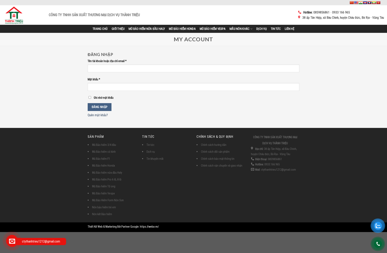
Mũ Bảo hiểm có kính (104, 151)
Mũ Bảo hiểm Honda (182, 29)
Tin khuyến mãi (155, 158)
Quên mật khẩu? (98, 115)
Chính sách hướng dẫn (213, 144)
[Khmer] (365, 2)
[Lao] (369, 2)
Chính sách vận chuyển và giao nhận (221, 165)
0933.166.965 (272, 164)
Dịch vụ (261, 29)
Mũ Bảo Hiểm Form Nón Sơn (108, 200)
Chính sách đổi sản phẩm (215, 151)
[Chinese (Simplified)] (352, 2)
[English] (356, 2)
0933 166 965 (341, 12)
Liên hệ (289, 29)
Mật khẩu (94, 79)
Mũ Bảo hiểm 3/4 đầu (104, 144)
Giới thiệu (118, 29)
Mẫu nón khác (240, 29)
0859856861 (321, 12)
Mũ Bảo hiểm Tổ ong (103, 186)
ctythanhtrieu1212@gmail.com (278, 169)
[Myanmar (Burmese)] (374, 2)
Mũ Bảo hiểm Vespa (213, 29)
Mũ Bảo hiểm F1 (101, 158)
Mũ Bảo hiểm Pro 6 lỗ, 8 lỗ (106, 179)
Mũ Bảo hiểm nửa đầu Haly (147, 29)
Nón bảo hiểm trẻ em (104, 207)
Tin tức (276, 29)
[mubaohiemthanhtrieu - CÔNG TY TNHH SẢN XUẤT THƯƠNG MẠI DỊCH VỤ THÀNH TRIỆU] (26, 15)
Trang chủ (100, 29)
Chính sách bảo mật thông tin (217, 158)
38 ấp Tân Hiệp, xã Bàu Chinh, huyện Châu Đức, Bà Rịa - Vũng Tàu (343, 18)
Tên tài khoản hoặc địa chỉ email (107, 61)
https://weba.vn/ (149, 226)
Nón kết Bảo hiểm (102, 214)
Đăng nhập (100, 107)
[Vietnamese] (378, 2)
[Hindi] (361, 2)
